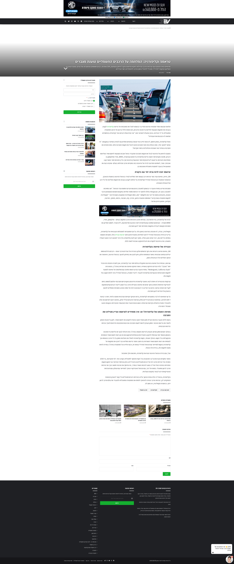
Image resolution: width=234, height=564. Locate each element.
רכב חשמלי (143, 390)
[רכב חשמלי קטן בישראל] (90, 137)
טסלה (94, 516)
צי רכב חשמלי (93, 545)
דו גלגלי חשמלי (92, 505)
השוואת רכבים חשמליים (79, 560)
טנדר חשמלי (93, 513)
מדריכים (101, 21)
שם (169, 458)
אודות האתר (93, 560)
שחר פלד (168, 72)
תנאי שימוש (99, 560)
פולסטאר (94, 539)
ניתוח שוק (94, 533)
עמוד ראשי (166, 28)
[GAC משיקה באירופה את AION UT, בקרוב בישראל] (159, 411)
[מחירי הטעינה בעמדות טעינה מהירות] (90, 162)
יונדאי (95, 522)
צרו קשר (87, 560)
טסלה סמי (93, 519)
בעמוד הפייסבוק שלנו (159, 510)
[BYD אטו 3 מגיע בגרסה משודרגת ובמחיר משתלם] (90, 154)
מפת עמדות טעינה (89, 21)
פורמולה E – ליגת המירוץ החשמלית (87, 542)
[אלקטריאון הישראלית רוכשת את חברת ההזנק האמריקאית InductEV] (110, 411)
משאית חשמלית (92, 530)
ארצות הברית (119, 235)
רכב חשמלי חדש (88, 101)
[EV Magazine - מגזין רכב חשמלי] (164, 21)
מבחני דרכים (93, 525)
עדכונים (94, 536)
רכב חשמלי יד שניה (87, 106)
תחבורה (94, 550)
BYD (95, 493)
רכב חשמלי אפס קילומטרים (85, 103)
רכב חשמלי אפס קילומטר (90, 547)
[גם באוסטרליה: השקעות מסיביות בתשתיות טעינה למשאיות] (135, 411)
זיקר (95, 508)
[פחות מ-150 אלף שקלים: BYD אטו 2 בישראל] (90, 129)
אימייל (168, 465)
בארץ (95, 499)
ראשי (133, 21)
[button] (229, 559)
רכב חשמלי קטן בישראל (78, 135)
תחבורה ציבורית (92, 553)
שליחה (79, 112)
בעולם (161, 28)
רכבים (112, 21)
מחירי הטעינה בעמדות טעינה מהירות (75, 160)
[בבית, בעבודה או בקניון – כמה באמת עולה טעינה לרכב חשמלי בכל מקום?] (90, 146)
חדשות (123, 21)
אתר (132, 465)
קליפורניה (110, 126)
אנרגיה (94, 496)
